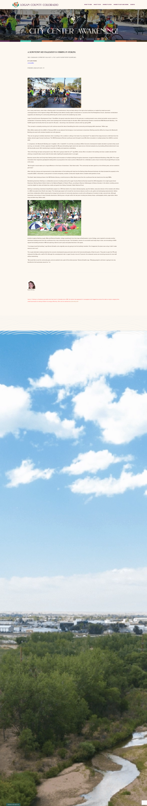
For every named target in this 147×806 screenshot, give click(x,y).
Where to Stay (107, 4)
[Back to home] (35, 5)
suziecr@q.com (74, 301)
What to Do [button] (97, 4)
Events (132, 4)
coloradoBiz (31, 63)
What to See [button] (88, 4)
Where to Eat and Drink (121, 4)
